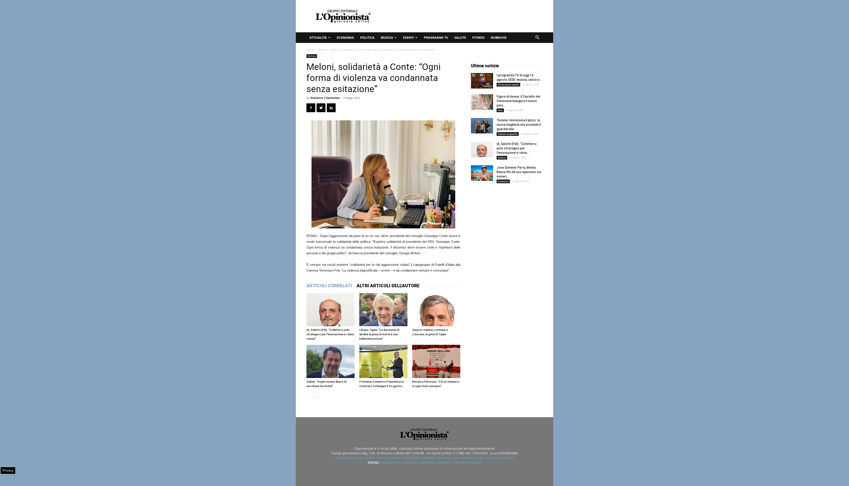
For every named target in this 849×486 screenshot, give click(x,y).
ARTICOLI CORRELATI (329, 285)
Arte (500, 110)
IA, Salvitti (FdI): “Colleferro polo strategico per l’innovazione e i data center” (330, 334)
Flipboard (427, 462)
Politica (367, 37)
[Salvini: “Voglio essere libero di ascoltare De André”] (330, 361)
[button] (537, 38)
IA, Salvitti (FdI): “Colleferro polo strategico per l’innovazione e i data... (517, 148)
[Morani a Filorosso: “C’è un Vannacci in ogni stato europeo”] (436, 361)
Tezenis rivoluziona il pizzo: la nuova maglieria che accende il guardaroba (519, 124)
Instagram (409, 462)
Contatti (395, 458)
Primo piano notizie (508, 84)
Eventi (408, 37)
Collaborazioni (376, 458)
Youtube (475, 462)
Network (429, 458)
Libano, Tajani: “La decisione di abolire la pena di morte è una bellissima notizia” (379, 334)
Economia (345, 37)
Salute (460, 37)
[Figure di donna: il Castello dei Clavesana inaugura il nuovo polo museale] (482, 102)
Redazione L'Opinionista (325, 97)
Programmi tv (436, 37)
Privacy (496, 458)
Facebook (387, 462)
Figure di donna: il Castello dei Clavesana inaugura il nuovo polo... (518, 101)
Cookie (509, 458)
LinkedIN (443, 462)
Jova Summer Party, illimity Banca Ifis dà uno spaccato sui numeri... (519, 172)
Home (310, 50)
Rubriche (499, 37)
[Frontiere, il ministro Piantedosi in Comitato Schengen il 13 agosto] (383, 361)
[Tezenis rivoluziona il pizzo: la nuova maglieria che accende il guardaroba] (482, 125)
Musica (387, 37)
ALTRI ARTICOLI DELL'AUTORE (388, 285)
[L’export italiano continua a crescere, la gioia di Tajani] (436, 309)
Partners (444, 458)
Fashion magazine (507, 133)
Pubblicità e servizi (349, 458)
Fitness (478, 37)
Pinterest (459, 462)
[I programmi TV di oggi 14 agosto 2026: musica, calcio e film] (482, 81)
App (456, 458)
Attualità (318, 37)
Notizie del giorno (475, 458)
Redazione (412, 458)
